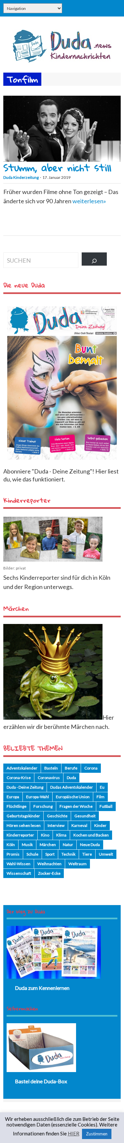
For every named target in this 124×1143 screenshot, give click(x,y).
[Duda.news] (62, 60)
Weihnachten (49, 863)
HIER (73, 1133)
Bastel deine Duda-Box (41, 1081)
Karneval (79, 825)
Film (100, 796)
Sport (50, 854)
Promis (13, 854)
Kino (45, 835)
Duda (71, 777)
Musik (27, 844)
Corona (91, 768)
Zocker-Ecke (49, 873)
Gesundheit (85, 815)
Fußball (106, 806)
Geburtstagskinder (23, 815)
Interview (56, 825)
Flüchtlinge (16, 806)
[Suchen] (94, 259)
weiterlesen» (89, 201)
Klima (61, 835)
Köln (11, 844)
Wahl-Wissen (18, 863)
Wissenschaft (19, 873)
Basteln (51, 768)
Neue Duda (90, 844)
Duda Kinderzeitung (21, 177)
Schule (32, 854)
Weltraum (77, 863)
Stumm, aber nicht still (57, 167)
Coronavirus (49, 777)
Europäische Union (73, 796)
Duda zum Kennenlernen (42, 988)
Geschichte (57, 815)
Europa (13, 796)
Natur (68, 844)
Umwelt (106, 854)
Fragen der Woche (76, 806)
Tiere (87, 854)
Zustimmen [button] (96, 1133)
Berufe (71, 768)
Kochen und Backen (91, 835)
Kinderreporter (20, 835)
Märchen (48, 844)
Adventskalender (22, 768)
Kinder (100, 825)
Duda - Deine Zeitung (25, 787)
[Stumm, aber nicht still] (62, 159)
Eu (102, 787)
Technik (68, 854)
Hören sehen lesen (24, 825)
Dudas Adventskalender (71, 787)
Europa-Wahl (37, 796)
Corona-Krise (19, 777)
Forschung (43, 806)
